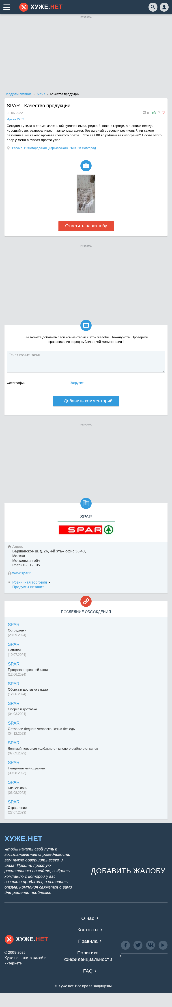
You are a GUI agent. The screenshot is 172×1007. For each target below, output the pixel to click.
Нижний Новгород (83, 148)
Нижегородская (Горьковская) (46, 148)
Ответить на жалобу (86, 225)
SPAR (13, 624)
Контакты (87, 929)
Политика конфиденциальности (88, 956)
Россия (17, 148)
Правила (88, 941)
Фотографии (16, 383)
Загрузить (77, 383)
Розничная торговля (29, 582)
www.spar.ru (22, 573)
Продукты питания (28, 587)
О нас (87, 918)
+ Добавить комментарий (86, 400)
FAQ (88, 970)
